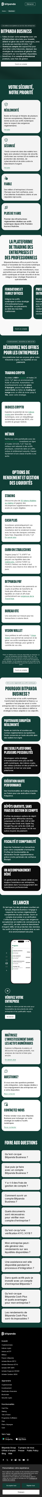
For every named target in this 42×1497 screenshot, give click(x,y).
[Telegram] (11, 1460)
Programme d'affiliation (9, 1418)
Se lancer (10, 1017)
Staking (4, 1411)
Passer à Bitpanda (8, 1358)
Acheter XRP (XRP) (8, 1368)
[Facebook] (3, 1460)
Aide (10, 1453)
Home (4, 11)
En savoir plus (10, 1060)
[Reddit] (15, 1460)
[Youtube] (23, 1460)
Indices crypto (6, 1348)
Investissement (7, 1388)
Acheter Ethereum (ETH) (10, 1364)
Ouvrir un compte (21, 64)
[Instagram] (27, 1460)
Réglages (21, 1492)
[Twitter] (7, 1460)
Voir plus (7, 130)
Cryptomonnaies (7, 1345)
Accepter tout (11, 1485)
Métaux (4, 1355)
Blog (4, 1453)
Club (3, 1421)
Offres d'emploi (9, 1450)
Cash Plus (5, 1408)
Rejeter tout (31, 1485)
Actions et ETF (6, 1351)
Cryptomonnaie (7, 1385)
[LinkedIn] (19, 1460)
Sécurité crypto (7, 1398)
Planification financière (9, 1391)
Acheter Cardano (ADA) (10, 1374)
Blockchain (5, 1394)
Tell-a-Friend (6, 1415)
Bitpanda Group (9, 1448)
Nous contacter (9, 1094)
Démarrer (30, 4)
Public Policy (32, 1450)
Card (3, 1428)
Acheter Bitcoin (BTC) (9, 1361)
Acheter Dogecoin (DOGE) (10, 1371)
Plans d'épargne (7, 1424)
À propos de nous (26, 1448)
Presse (21, 1450)
